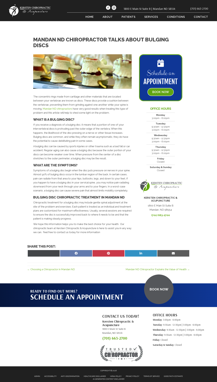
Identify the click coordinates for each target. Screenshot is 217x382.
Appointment (160, 81)
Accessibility (50, 376)
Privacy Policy (132, 376)
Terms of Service (151, 376)
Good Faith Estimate (173, 376)
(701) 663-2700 (199, 8)
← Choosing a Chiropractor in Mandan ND (51, 269)
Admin (37, 376)
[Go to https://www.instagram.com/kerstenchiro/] (114, 8)
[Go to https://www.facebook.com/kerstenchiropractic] (108, 8)
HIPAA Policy (115, 376)
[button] (160, 92)
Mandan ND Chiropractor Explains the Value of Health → (158, 269)
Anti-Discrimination (70, 376)
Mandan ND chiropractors (57, 108)
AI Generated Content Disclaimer (108, 379)
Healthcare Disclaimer (95, 376)
